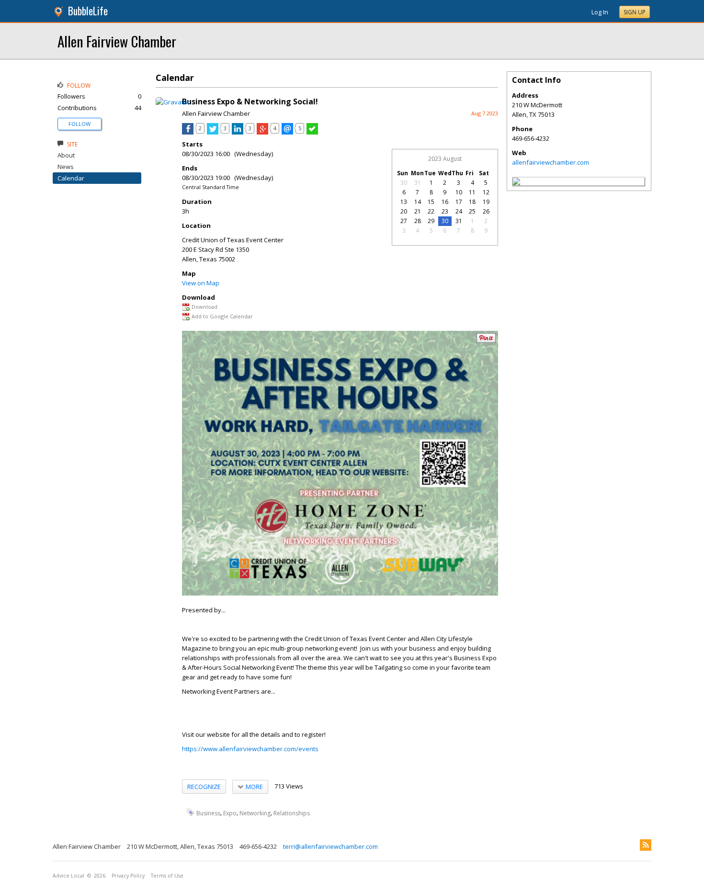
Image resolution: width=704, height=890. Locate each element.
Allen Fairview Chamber (116, 41)
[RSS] (645, 845)
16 (445, 202)
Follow (79, 123)
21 (417, 211)
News (65, 166)
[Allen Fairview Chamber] (516, 183)
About (66, 155)
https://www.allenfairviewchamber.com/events (250, 748)
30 (403, 183)
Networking (255, 813)
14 (417, 202)
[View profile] (173, 102)
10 (458, 192)
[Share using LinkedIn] (237, 132)
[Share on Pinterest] (486, 340)
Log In (599, 12)
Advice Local (68, 875)
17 (458, 202)
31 (417, 183)
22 (431, 211)
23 (445, 211)
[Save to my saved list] (312, 132)
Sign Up (635, 12)
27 (403, 221)
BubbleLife (88, 10)
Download (204, 306)
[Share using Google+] (262, 132)
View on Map (200, 283)
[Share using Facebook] (187, 132)
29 (431, 221)
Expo (230, 813)
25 (472, 211)
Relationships (291, 813)
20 (403, 211)
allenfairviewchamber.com (550, 162)
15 (431, 202)
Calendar (70, 178)
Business (208, 813)
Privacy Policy (128, 875)
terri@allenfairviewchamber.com (330, 846)
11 (472, 192)
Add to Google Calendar (222, 316)
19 (486, 202)
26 (486, 211)
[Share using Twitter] (212, 132)
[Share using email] (287, 132)
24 (458, 211)
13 (403, 202)
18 (472, 202)
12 (486, 192)
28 (417, 221)
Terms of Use (167, 875)
